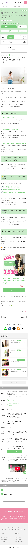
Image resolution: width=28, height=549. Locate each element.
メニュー (17, 37)
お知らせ (17, 529)
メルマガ (3, 541)
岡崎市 (24, 6)
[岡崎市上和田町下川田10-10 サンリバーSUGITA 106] (14, 31)
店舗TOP (4, 37)
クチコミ (17, 42)
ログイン (25, 3)
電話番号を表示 (5, 31)
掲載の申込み (18, 539)
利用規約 (12, 527)
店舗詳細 (23, 31)
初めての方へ (24, 37)
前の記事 (5, 317)
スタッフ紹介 (11, 41)
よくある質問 (5, 527)
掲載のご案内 (18, 537)
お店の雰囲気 (24, 41)
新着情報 (11, 37)
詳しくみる (14, 290)
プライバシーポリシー (20, 527)
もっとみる (14, 500)
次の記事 (23, 317)
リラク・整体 (13, 6)
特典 (4, 42)
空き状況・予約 (9, 27)
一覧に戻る (14, 382)
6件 (23, 23)
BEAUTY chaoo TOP (5, 6)
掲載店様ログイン (19, 541)
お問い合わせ (23, 529)
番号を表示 (12, 400)
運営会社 (11, 529)
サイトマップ (5, 529)
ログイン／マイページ (6, 537)
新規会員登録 (4, 539)
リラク (19, 6)
